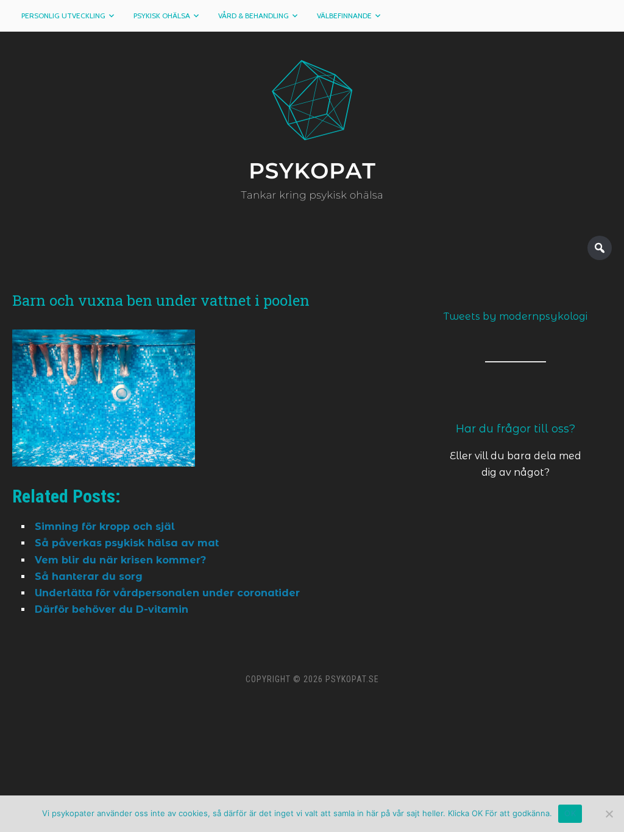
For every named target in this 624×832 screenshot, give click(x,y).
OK (570, 813)
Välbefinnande (344, 15)
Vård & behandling (253, 15)
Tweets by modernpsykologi (515, 316)
